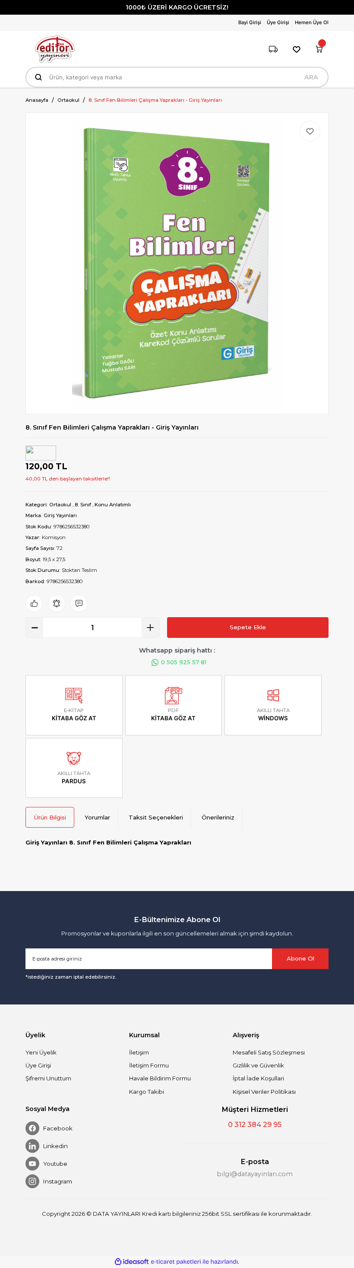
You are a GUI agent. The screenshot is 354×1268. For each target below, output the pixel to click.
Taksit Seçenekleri (156, 817)
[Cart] (319, 49)
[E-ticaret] (176, 1261)
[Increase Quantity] (150, 627)
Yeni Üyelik (41, 1052)
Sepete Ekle (248, 627)
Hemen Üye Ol (312, 22)
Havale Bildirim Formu (160, 1078)
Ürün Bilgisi (50, 817)
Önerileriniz (218, 817)
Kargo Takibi (146, 1091)
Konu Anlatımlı (113, 505)
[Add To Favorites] (310, 131)
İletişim (139, 1052)
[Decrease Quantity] (34, 627)
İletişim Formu (149, 1065)
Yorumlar (97, 817)
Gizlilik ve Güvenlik (258, 1065)
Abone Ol (300, 958)
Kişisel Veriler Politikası (264, 1091)
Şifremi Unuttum (48, 1078)
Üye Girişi (38, 1065)
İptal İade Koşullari (258, 1078)
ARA (311, 77)
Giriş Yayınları (60, 515)
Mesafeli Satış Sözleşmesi (269, 1052)
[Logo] (54, 49)
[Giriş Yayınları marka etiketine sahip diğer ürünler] (40, 453)
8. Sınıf (83, 505)
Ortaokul (60, 505)
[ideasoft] (131, 1262)
